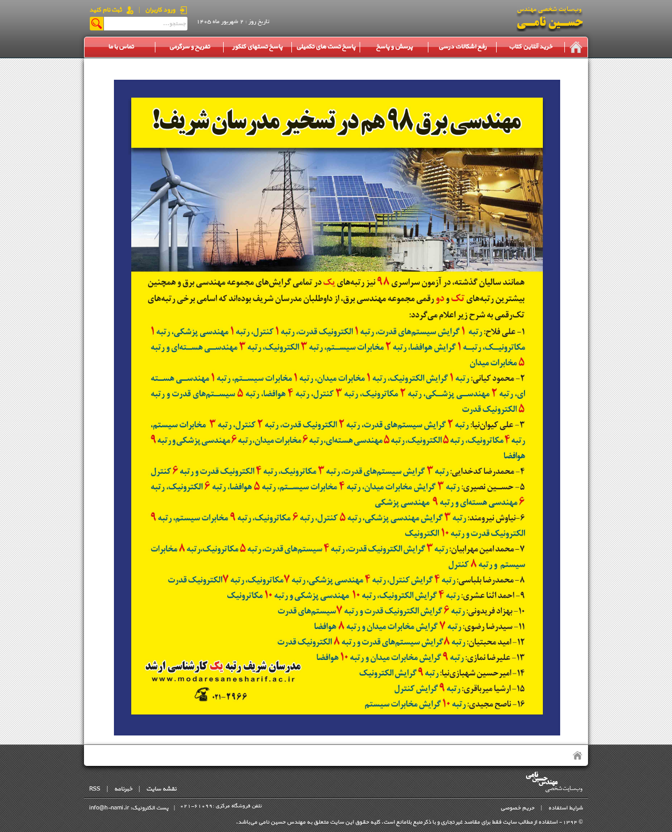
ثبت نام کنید (105, 10)
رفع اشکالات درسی (462, 46)
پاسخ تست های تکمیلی (325, 46)
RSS (94, 789)
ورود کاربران (160, 10)
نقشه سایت (161, 789)
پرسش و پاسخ (394, 46)
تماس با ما (121, 46)
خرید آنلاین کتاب (530, 46)
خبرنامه (123, 789)
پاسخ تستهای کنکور (257, 46)
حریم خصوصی (517, 808)
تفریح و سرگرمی (189, 46)
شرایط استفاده (565, 808)
